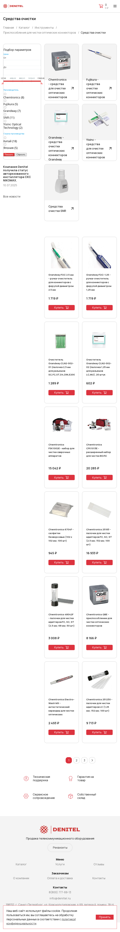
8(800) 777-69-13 (60, 892)
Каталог (21, 864)
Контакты (98, 878)
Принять (104, 917)
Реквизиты (60, 847)
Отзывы (99, 864)
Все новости (11, 196)
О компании (21, 878)
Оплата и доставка (60, 878)
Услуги (60, 864)
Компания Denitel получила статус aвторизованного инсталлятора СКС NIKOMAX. (17, 173)
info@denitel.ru (60, 898)
